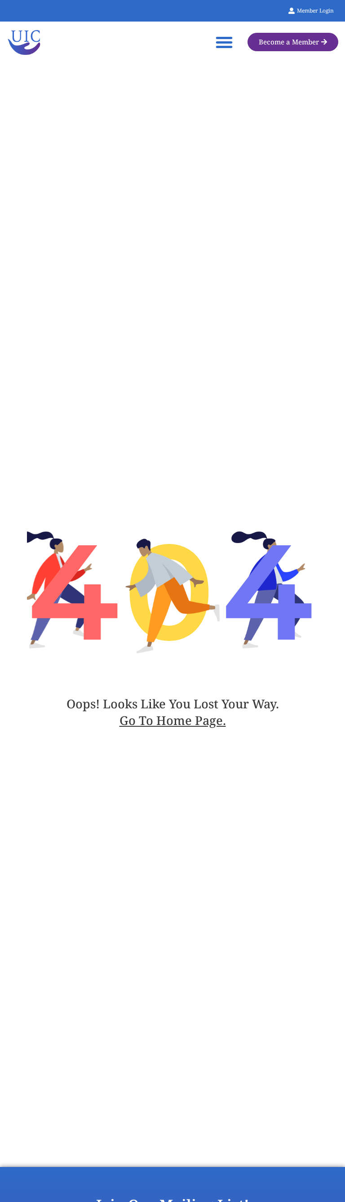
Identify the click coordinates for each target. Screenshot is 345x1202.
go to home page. (172, 720)
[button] (224, 42)
